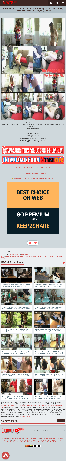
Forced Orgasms (37, 256)
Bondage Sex (29, 256)
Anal (16, 256)
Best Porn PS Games (53, 442)
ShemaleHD (52, 438)
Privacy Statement (53, 430)
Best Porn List (7, 440)
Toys (19, 256)
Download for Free (25, 416)
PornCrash (15, 440)
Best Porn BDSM (23, 440)
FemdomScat (60, 438)
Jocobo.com (24, 254)
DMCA (44, 430)
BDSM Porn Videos (15, 254)
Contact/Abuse (37, 430)
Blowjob (23, 256)
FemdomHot (18, 438)
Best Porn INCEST (34, 440)
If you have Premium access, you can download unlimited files (34, 178)
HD (61, 256)
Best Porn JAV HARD (45, 440)
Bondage (12, 256)
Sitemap (62, 430)
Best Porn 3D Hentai (41, 442)
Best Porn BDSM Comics (28, 442)
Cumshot (54, 256)
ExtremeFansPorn (35, 438)
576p (58, 256)
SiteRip (3, 258)
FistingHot (4, 438)
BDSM (8, 256)
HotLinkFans (26, 438)
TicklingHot (11, 438)
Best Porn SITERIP (57, 440)
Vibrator (45, 256)
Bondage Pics (45, 438)
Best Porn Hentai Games (14, 442)
